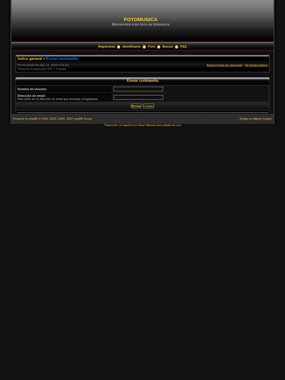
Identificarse (131, 46)
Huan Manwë (146, 125)
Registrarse (106, 46)
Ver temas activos (256, 64)
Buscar (168, 46)
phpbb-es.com (172, 125)
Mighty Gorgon (262, 118)
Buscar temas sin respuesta (224, 64)
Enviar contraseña (61, 58)
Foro (151, 46)
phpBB (33, 118)
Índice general (30, 58)
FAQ (183, 46)
